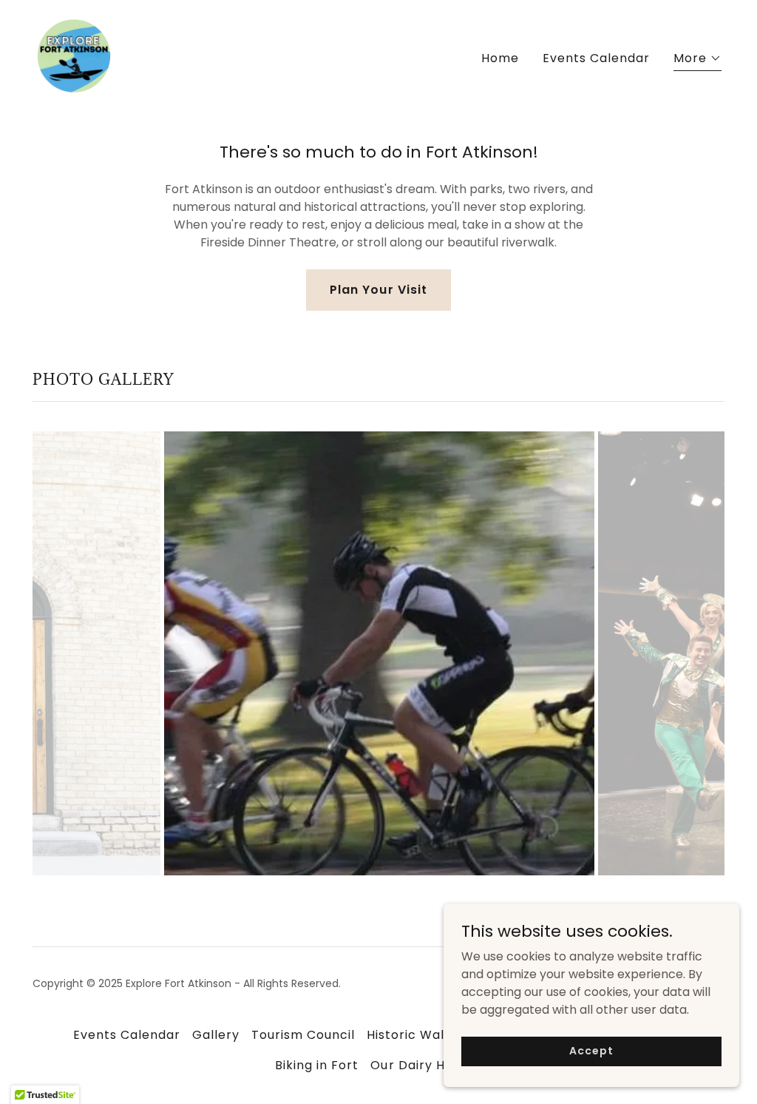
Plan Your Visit (378, 289)
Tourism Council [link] (303, 1034)
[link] (73, 55)
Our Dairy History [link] (425, 1065)
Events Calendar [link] (596, 58)
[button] (697, 60)
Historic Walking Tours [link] (439, 1034)
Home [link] (500, 58)
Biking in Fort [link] (317, 1065)
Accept (591, 1050)
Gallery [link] (216, 1034)
